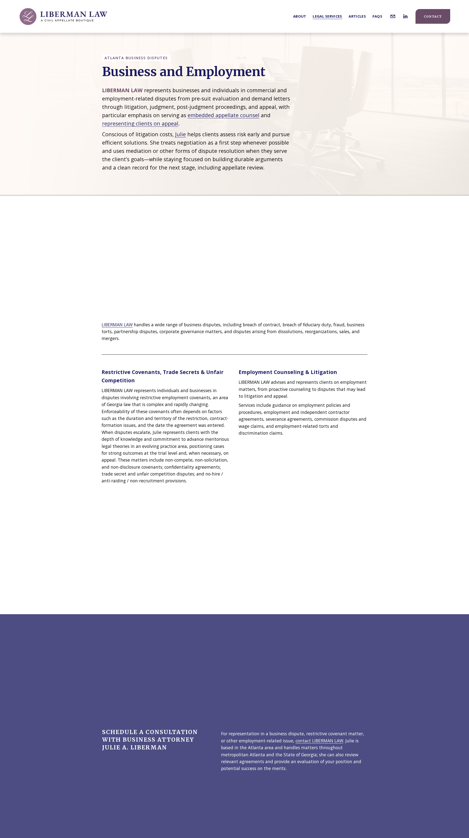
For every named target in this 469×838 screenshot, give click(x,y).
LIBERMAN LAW (117, 325)
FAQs (377, 16)
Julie (180, 134)
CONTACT (433, 16)
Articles (357, 16)
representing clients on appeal (140, 123)
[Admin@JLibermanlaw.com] (393, 16)
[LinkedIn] (405, 16)
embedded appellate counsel (223, 115)
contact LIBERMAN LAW (319, 741)
